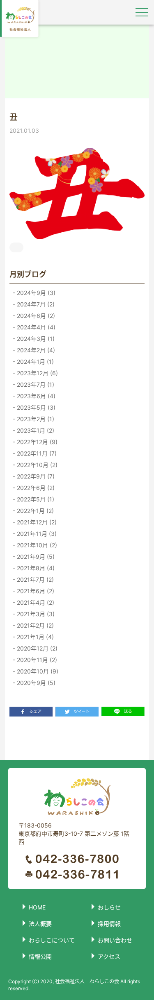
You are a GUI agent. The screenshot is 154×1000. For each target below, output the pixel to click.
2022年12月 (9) (36, 441)
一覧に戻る (77, 738)
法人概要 (40, 923)
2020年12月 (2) (36, 648)
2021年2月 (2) (34, 625)
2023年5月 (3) (35, 407)
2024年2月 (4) (35, 350)
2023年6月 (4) (35, 395)
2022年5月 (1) (34, 499)
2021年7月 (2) (34, 579)
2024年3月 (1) (35, 338)
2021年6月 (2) (34, 590)
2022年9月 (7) (35, 476)
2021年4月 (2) (34, 602)
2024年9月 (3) (35, 292)
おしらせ (109, 907)
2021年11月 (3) (36, 533)
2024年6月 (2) (35, 315)
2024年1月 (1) (34, 361)
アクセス (109, 956)
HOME (37, 907)
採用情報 (109, 923)
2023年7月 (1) (34, 384)
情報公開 (40, 956)
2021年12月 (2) (36, 522)
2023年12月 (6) (36, 373)
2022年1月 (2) (34, 510)
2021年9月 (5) (35, 556)
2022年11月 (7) (36, 453)
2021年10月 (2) (36, 545)
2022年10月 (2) (36, 464)
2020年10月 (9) (36, 671)
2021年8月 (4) (35, 568)
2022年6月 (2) (35, 487)
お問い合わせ (115, 940)
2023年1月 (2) (34, 430)
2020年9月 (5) (35, 682)
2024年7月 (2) (35, 304)
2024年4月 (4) (35, 327)
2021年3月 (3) (35, 613)
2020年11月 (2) (36, 659)
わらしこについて (52, 940)
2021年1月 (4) (34, 636)
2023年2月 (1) (34, 418)
